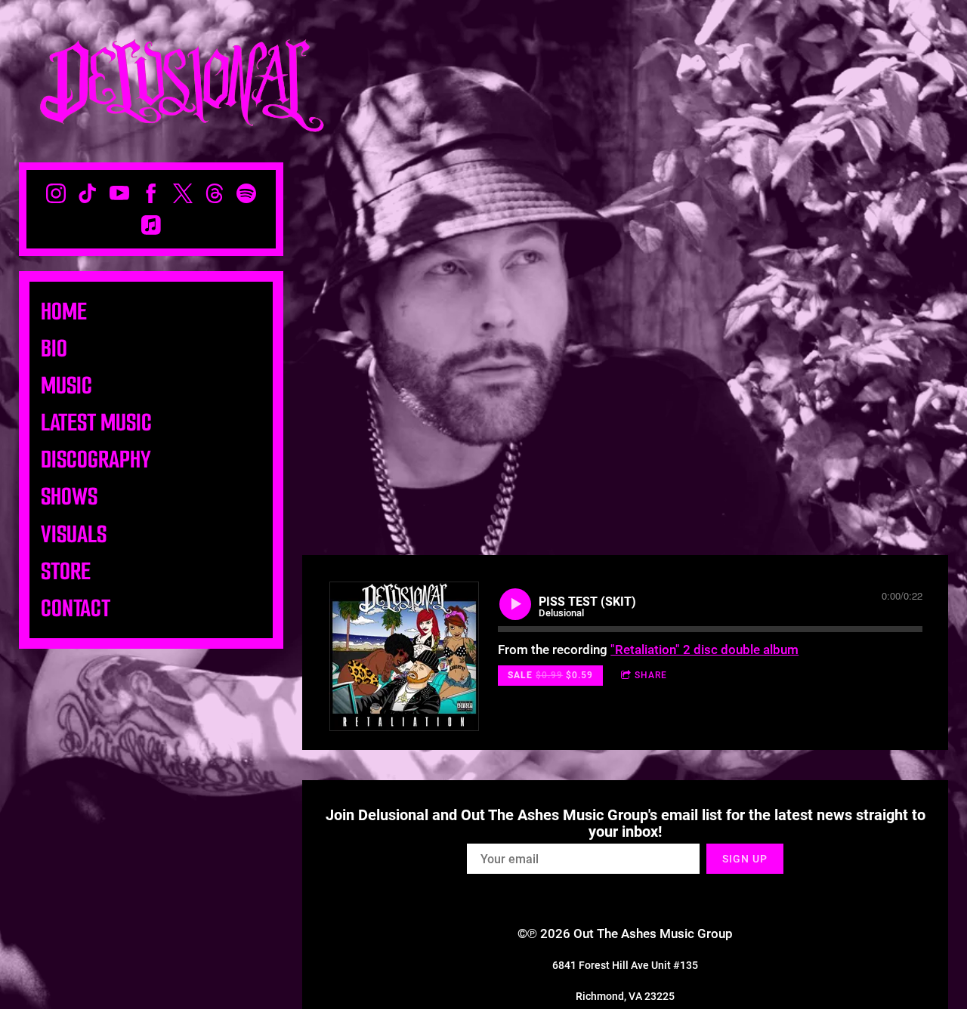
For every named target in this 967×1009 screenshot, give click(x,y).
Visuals (74, 534)
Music (66, 385)
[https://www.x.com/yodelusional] (183, 193)
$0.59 (550, 675)
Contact (75, 608)
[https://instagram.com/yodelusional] (56, 193)
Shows (69, 496)
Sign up (745, 859)
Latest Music (96, 422)
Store (66, 571)
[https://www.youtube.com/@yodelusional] (119, 193)
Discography (96, 459)
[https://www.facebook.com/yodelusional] (151, 193)
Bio (54, 348)
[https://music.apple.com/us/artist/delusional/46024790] (151, 225)
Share (651, 675)
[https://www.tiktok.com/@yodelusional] (87, 193)
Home (64, 311)
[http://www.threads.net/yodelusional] (214, 193)
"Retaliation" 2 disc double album (704, 649)
